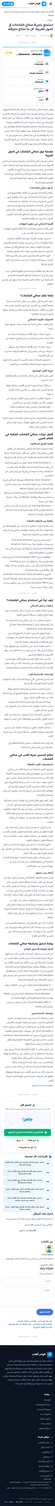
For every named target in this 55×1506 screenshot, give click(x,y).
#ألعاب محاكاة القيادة (27, 1321)
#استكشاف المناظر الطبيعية (20, 1324)
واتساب (37, 1225)
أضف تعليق (45, 1312)
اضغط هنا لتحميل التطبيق (42, 1085)
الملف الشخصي (47, 1265)
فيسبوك (46, 1225)
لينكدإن (28, 1225)
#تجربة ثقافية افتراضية (42, 1327)
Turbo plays (45, 35)
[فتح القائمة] (50, 3)
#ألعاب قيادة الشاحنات (42, 1324)
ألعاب (49, 20)
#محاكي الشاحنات (45, 1321)
